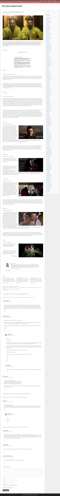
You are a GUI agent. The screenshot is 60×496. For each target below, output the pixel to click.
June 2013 (48, 98)
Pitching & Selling (34, 2)
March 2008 (48, 174)
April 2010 (48, 145)
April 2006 (48, 192)
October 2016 (48, 48)
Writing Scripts (28, 2)
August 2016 (48, 51)
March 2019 (48, 32)
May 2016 (48, 54)
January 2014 (48, 89)
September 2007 (49, 182)
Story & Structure (22, 2)
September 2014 (49, 79)
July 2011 (47, 127)
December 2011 (48, 120)
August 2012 (48, 110)
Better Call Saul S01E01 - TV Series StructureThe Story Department (16, 397)
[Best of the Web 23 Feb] (23, 280)
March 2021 (48, 26)
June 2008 (48, 172)
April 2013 (48, 100)
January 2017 (48, 44)
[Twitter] (7, 270)
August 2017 (48, 38)
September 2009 (49, 154)
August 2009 (48, 155)
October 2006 (48, 187)
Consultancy (49, 0)
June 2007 (48, 183)
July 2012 (47, 112)
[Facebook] (5, 270)
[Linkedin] (6, 270)
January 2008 (48, 177)
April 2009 (48, 160)
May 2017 (48, 41)
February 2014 (48, 88)
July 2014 (47, 82)
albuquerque (14, 287)
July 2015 (47, 67)
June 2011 (48, 128)
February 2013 (48, 103)
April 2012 (48, 115)
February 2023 (48, 19)
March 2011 (48, 132)
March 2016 (48, 57)
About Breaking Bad (9, 287)
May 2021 (48, 23)
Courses (45, 0)
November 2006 (49, 185)
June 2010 (48, 143)
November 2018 (49, 33)
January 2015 (48, 74)
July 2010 (47, 142)
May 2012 (48, 114)
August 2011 (48, 125)
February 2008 (48, 175)
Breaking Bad (22, 287)
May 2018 (48, 34)
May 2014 (48, 84)
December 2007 (48, 178)
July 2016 (47, 52)
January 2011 (48, 134)
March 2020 (48, 28)
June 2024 (48, 18)
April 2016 (48, 56)
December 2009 (48, 150)
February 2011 (48, 133)
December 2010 (48, 135)
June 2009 (48, 158)
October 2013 (48, 93)
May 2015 (48, 69)
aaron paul (5, 287)
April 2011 (48, 130)
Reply (4, 311)
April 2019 (48, 31)
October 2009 (48, 153)
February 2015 (48, 73)
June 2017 (48, 39)
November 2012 (49, 107)
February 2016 (48, 58)
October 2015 (48, 63)
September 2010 (49, 139)
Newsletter (54, 0)
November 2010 (49, 137)
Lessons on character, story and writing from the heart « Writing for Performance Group (20, 297)
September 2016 (49, 49)
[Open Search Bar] (58, 0)
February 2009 (48, 163)
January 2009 (48, 164)
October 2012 (48, 108)
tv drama (39, 287)
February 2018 (48, 37)
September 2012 (49, 109)
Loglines (41, 0)
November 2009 (49, 152)
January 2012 (48, 119)
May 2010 (48, 144)
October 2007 (48, 180)
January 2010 (48, 149)
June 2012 (48, 113)
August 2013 (48, 95)
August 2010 (48, 140)
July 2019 (47, 29)
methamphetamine (30, 287)
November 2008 (49, 165)
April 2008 (48, 173)
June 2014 (48, 83)
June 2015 (48, 68)
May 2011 (48, 129)
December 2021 (48, 22)
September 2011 (49, 124)
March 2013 (48, 102)
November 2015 (49, 62)
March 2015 (48, 72)
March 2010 (48, 147)
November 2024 (49, 17)
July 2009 (47, 157)
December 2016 (48, 46)
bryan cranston (26, 287)
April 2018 (48, 36)
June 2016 (48, 53)
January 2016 (48, 59)
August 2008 (48, 169)
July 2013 (47, 97)
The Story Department (12, 6)
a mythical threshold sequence (16, 232)
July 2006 (47, 189)
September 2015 (49, 64)
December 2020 (48, 27)
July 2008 (47, 170)
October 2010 (48, 138)
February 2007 (48, 184)
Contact (39, 2)
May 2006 (48, 190)
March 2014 (48, 87)
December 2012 (48, 105)
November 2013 (49, 92)
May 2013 (48, 99)
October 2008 (48, 167)
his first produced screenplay (19, 264)
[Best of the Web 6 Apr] (37, 280)
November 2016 (49, 47)
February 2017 (48, 43)
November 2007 (49, 179)
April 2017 (48, 42)
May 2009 (48, 159)
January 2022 (48, 21)
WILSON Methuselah (8, 455)
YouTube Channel (17, 268)
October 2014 (48, 78)
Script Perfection (6, 286)
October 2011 (48, 123)
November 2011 (49, 122)
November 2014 (49, 77)
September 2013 (49, 94)
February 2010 (48, 148)
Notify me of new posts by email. (8, 487)
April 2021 (48, 24)
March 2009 (48, 162)
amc (17, 287)
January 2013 (48, 104)
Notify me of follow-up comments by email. (10, 485)
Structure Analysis (16, 286)
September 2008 (49, 168)
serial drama (35, 287)
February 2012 (48, 118)
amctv (19, 287)
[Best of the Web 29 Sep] (9, 280)
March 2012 (48, 117)
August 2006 (48, 188)
